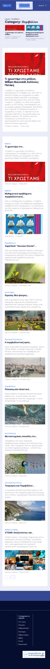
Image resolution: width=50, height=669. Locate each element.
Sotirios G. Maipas (11, 126)
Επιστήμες (9, 292)
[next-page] (12, 577)
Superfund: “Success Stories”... (20, 246)
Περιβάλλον (10, 243)
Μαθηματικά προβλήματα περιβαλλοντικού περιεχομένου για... (35, 34)
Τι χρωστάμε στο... (14, 146)
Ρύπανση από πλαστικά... (18, 389)
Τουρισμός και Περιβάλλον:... (20, 485)
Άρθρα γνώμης (11, 529)
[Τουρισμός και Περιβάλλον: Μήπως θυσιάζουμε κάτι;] (25, 511)
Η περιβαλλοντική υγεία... (18, 342)
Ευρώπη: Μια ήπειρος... (17, 295)
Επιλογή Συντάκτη (13, 339)
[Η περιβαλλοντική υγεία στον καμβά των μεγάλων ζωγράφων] (25, 367)
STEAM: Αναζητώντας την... (19, 532)
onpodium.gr (9, 236)
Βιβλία (8, 144)
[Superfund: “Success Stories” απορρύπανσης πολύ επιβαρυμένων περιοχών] (25, 273)
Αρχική (7, 19)
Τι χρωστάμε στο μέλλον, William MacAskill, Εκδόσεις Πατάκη (22, 82)
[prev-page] (7, 577)
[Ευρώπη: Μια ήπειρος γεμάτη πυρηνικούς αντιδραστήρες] (25, 320)
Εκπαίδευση (10, 433)
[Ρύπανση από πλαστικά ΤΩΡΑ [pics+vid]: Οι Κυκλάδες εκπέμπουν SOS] (25, 414)
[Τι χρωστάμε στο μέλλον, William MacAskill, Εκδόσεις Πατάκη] (15, 28)
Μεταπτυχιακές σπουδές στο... (21, 436)
